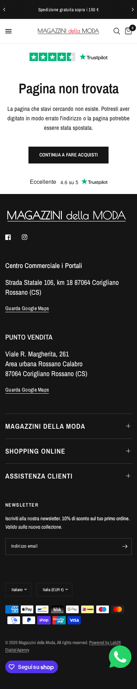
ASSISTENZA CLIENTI (39, 476)
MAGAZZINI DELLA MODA (45, 426)
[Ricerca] (117, 31)
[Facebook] (13, 237)
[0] (127, 31)
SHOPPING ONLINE (35, 451)
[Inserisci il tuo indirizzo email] (125, 546)
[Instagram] (29, 237)
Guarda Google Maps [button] (27, 308)
